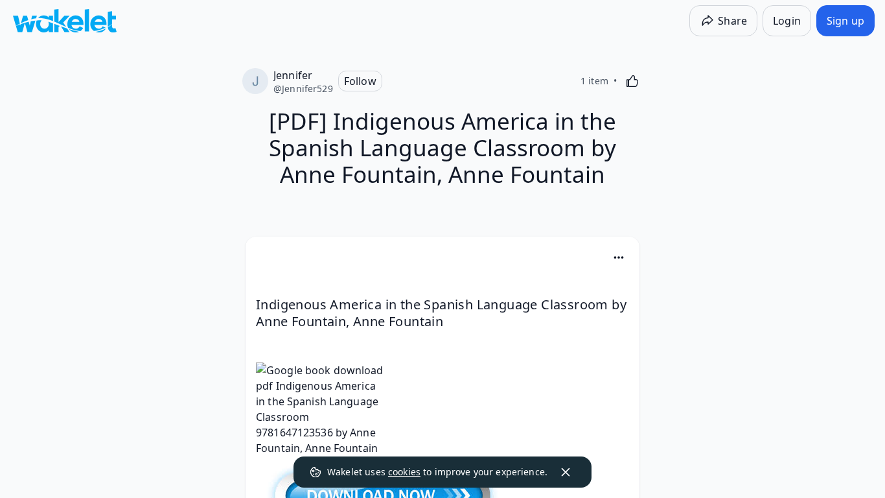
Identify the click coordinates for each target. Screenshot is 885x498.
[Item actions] (618, 257)
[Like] (632, 81)
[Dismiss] (565, 472)
